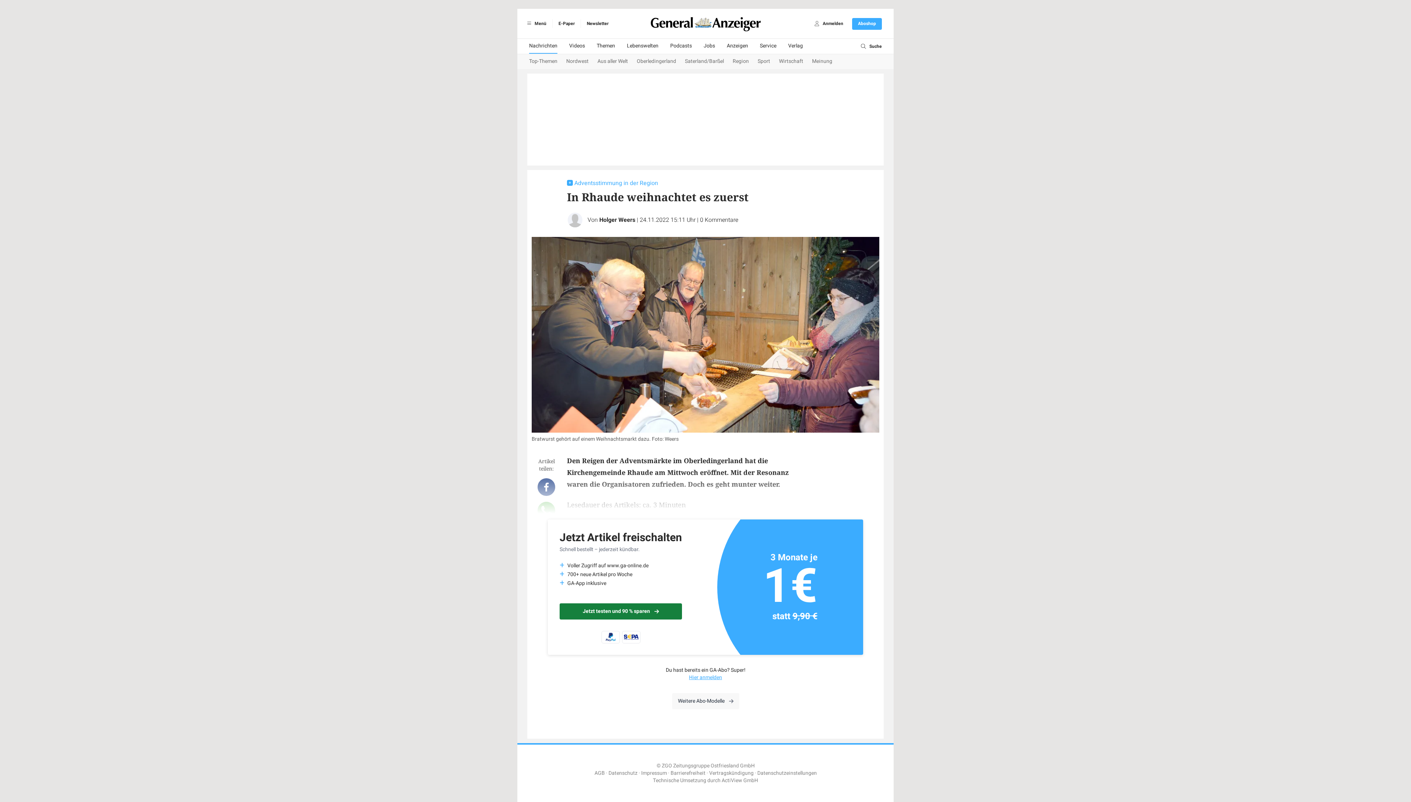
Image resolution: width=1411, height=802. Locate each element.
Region (741, 61)
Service (768, 46)
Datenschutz (623, 773)
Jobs (709, 46)
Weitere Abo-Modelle (701, 701)
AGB (600, 773)
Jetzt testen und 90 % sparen (616, 611)
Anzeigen (737, 46)
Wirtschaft (791, 61)
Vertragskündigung (731, 773)
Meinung (822, 61)
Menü (540, 23)
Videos (577, 46)
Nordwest (577, 61)
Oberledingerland (656, 61)
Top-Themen (543, 61)
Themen (606, 46)
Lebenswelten (642, 46)
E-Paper (567, 23)
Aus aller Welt (612, 61)
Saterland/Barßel (704, 61)
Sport (764, 61)
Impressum (654, 773)
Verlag (795, 46)
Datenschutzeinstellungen (787, 773)
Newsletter (597, 23)
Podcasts (681, 46)
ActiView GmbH (740, 780)
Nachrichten (543, 46)
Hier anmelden (705, 677)
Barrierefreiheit (688, 773)
